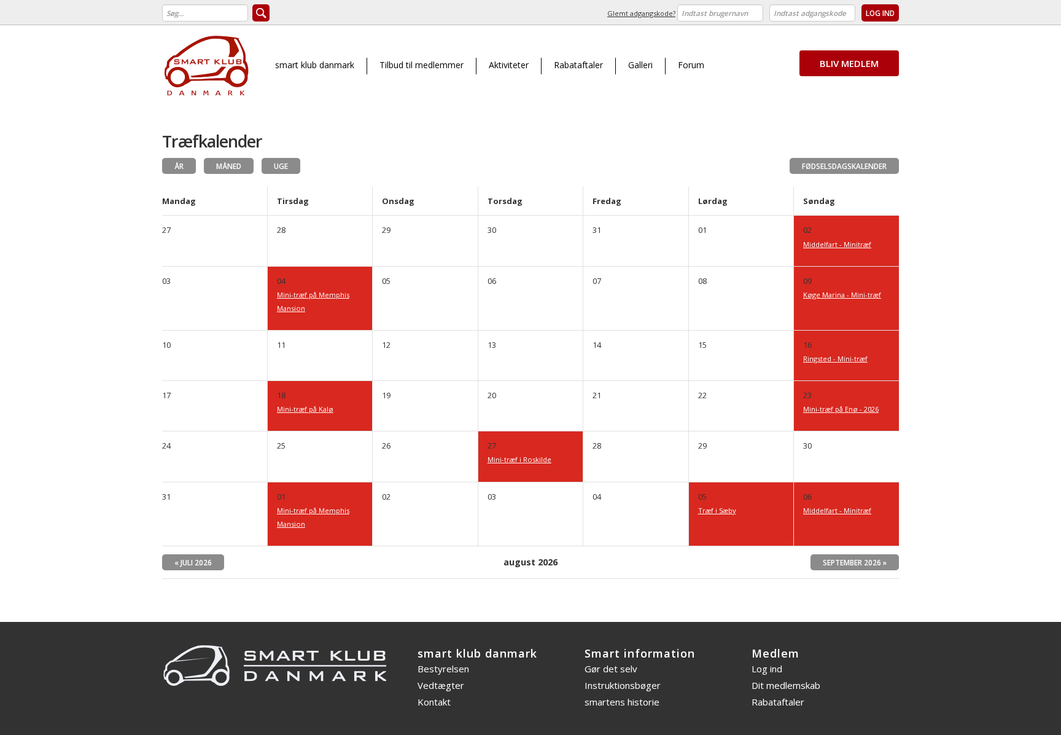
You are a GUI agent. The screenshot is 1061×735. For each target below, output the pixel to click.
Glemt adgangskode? (641, 13)
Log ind (767, 668)
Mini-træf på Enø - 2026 (841, 409)
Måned (228, 166)
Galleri (640, 65)
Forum (691, 65)
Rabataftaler (578, 65)
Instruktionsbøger (623, 685)
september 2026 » (855, 562)
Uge (281, 166)
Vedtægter (441, 685)
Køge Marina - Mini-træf (842, 294)
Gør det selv (611, 668)
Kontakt (434, 702)
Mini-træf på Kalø (305, 409)
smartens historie (622, 702)
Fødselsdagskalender (844, 166)
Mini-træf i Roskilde (519, 459)
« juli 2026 (193, 562)
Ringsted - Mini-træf (835, 358)
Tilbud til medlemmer (421, 65)
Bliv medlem (849, 63)
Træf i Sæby (717, 510)
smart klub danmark (314, 65)
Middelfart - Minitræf (837, 244)
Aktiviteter (509, 65)
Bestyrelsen (443, 668)
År (179, 166)
